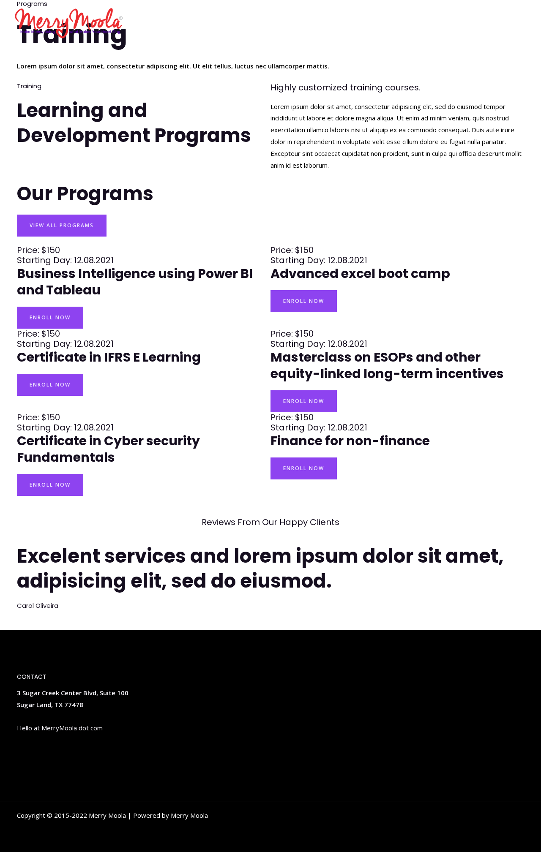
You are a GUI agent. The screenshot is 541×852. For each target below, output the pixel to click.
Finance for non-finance (350, 441)
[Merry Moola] (69, 22)
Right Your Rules (494, 23)
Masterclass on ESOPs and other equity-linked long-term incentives (387, 365)
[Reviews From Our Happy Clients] (270, 506)
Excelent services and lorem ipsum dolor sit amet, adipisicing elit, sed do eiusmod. (260, 568)
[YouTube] (59, 753)
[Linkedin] (33, 753)
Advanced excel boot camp (360, 273)
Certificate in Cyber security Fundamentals (108, 449)
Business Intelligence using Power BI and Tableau (135, 281)
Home (447, 23)
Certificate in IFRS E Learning (109, 357)
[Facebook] (46, 753)
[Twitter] (21, 753)
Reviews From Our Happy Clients (270, 522)
